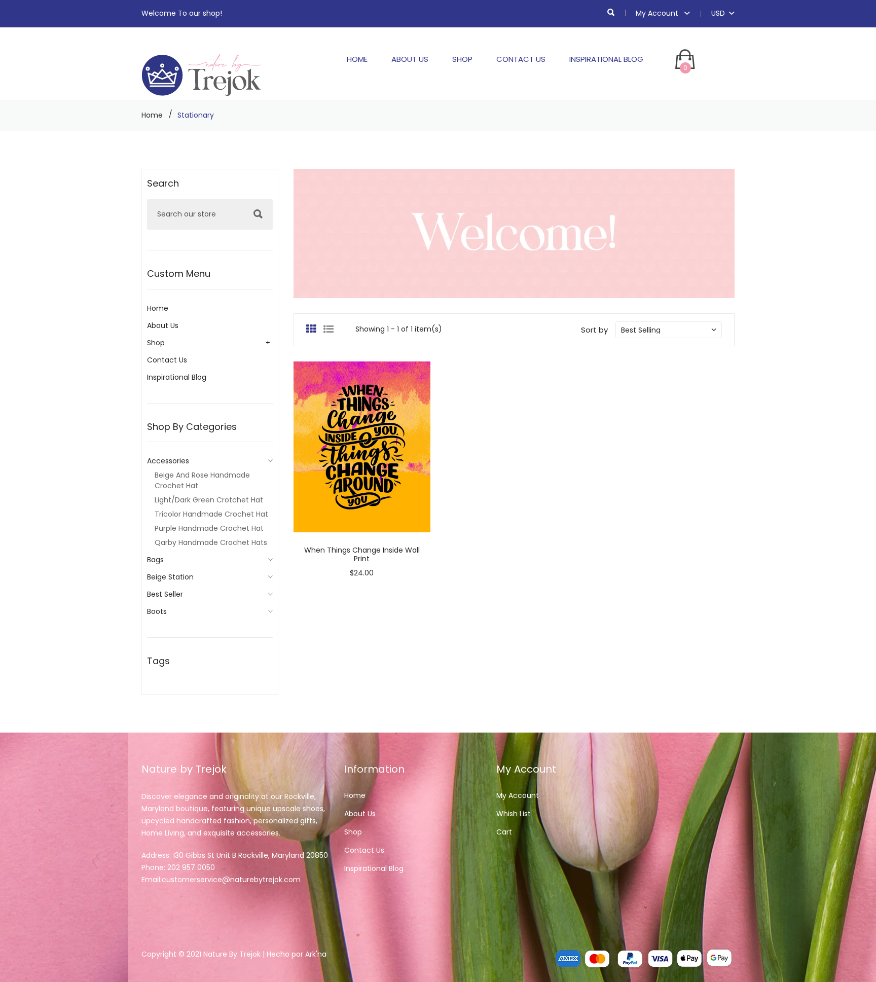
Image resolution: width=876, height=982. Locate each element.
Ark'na (315, 954)
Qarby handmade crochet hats (211, 542)
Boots (157, 611)
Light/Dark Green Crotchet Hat (209, 500)
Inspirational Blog (606, 59)
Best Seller (165, 594)
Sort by (594, 329)
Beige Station (170, 577)
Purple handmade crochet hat (209, 528)
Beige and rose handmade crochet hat (202, 480)
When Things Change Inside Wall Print (362, 554)
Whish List (513, 814)
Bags (155, 560)
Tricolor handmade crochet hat (211, 514)
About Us (409, 59)
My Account (658, 13)
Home (357, 59)
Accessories (168, 461)
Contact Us (520, 59)
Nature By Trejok (232, 954)
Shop (462, 59)
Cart (504, 832)
